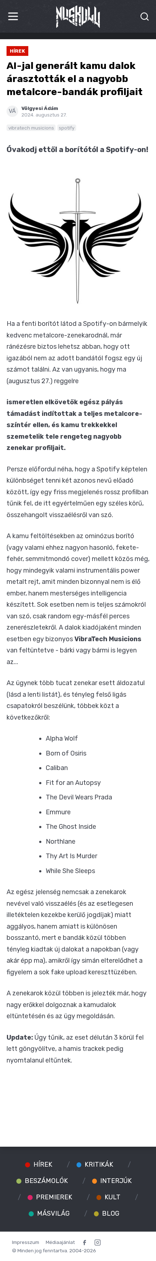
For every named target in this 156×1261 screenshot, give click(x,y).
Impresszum (25, 1242)
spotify (66, 128)
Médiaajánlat (60, 1242)
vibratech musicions (31, 128)
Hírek (17, 51)
